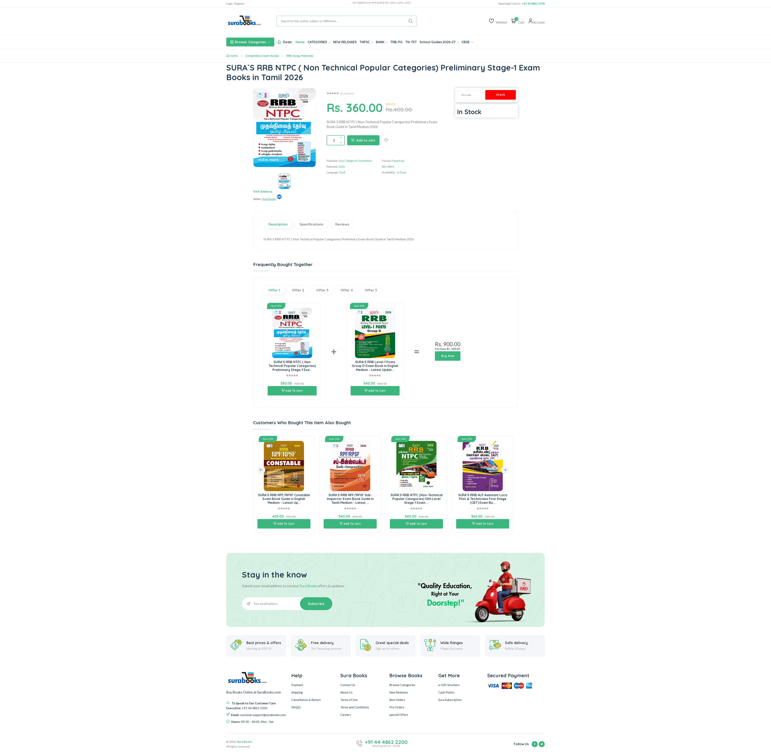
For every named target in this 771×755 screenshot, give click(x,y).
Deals (287, 42)
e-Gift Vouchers (449, 684)
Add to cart (365, 140)
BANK (380, 42)
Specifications (311, 224)
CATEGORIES (318, 42)
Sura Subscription (450, 699)
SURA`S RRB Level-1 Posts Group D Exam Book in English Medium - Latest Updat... (375, 366)
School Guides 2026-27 (438, 42)
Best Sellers (397, 699)
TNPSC (365, 42)
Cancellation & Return (306, 699)
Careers (345, 714)
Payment (297, 684)
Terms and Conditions (354, 707)
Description (278, 224)
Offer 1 (274, 290)
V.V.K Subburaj (262, 191)
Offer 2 (298, 290)
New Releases (398, 692)
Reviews (342, 224)
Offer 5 (371, 290)
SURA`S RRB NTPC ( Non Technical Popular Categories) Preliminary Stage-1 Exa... (292, 366)
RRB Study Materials (299, 56)
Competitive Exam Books (262, 56)
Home (300, 42)
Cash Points (446, 692)
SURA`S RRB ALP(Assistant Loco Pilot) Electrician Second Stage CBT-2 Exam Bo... (495, 499)
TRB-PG (396, 42)
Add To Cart (294, 390)
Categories (250, 42)
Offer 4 (347, 290)
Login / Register (235, 3)
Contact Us (347, 684)
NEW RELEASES (345, 42)
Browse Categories (402, 684)
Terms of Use (349, 699)
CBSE (466, 42)
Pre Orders (396, 707)
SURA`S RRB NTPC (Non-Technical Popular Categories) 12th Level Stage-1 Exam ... (362, 499)
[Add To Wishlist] (386, 140)
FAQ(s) (296, 707)
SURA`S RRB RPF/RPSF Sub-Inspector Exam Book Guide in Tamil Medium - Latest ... (296, 499)
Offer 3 (322, 290)
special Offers (398, 714)
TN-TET (411, 42)
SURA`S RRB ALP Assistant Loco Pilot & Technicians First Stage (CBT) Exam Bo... (428, 499)
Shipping (297, 692)
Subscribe (316, 604)
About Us (346, 692)
